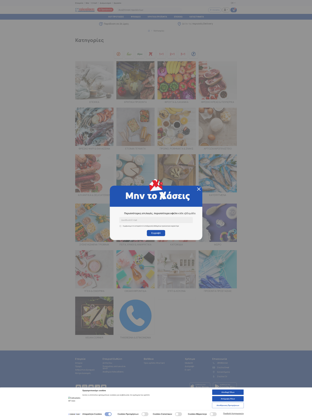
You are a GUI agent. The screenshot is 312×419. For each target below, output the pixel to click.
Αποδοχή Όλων (227, 392)
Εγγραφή (156, 233)
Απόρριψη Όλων (228, 399)
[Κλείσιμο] (199, 189)
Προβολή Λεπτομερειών (233, 414)
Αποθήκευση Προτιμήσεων (228, 405)
